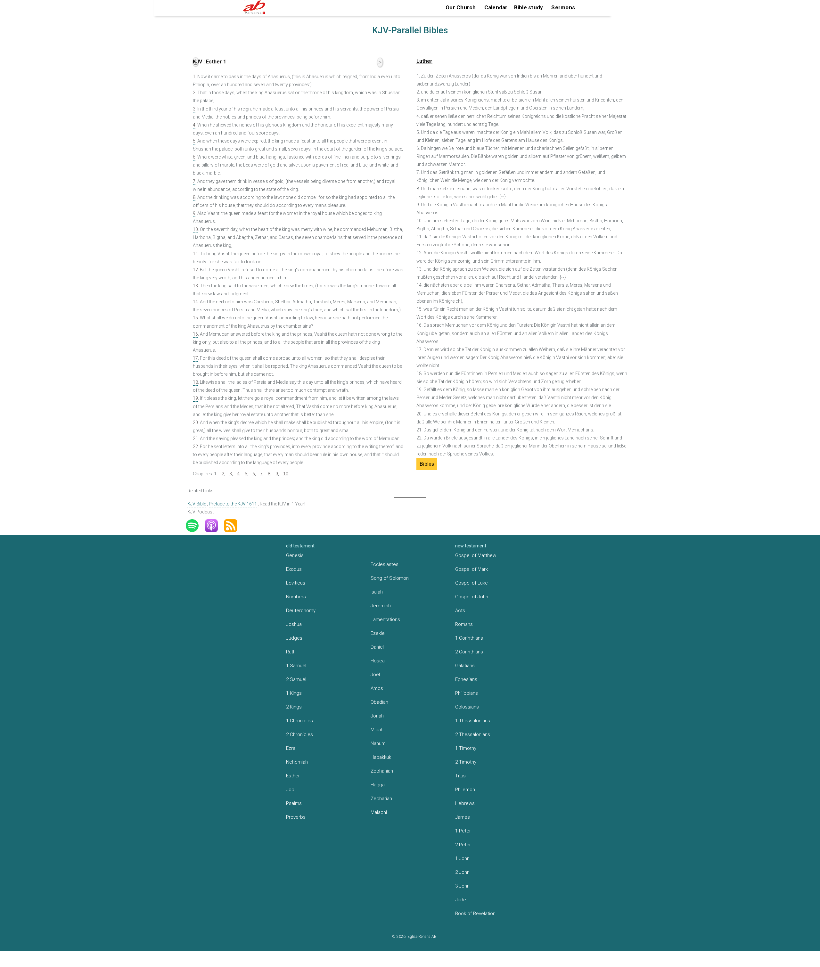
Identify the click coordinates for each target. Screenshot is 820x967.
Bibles (427, 464)
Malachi (379, 812)
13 (195, 285)
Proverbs (296, 817)
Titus (460, 776)
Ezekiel (378, 633)
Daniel (377, 647)
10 (195, 229)
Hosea (378, 661)
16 (195, 334)
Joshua (294, 624)
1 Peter (463, 831)
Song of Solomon (390, 578)
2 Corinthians (469, 652)
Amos (377, 688)
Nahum (378, 743)
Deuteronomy (301, 610)
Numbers (296, 597)
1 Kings (294, 693)
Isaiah (377, 592)
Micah (377, 730)
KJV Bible (196, 503)
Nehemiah (297, 762)
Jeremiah (381, 606)
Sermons (563, 7)
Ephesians (466, 679)
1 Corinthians (469, 638)
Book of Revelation (475, 913)
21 (195, 438)
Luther (424, 61)
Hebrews (465, 803)
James (462, 817)
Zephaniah (382, 771)
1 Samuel (296, 665)
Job (290, 789)
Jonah (377, 716)
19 (195, 398)
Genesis (295, 555)
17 (195, 358)
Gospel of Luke (471, 583)
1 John (462, 858)
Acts (460, 610)
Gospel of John (471, 597)
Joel (375, 674)
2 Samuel (296, 679)
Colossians (467, 707)
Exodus (294, 569)
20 (195, 422)
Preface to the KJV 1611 (233, 503)
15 (195, 317)
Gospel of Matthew (475, 555)
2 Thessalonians (472, 734)
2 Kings (294, 707)
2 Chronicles (299, 734)
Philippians (466, 693)
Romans (464, 624)
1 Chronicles (299, 721)
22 (195, 446)
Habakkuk (381, 757)
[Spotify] (195, 525)
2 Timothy (465, 762)
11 (195, 253)
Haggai (378, 785)
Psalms (294, 803)
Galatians (465, 665)
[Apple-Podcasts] (214, 525)
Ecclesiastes (384, 564)
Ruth (291, 652)
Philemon (465, 789)
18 (195, 382)
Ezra (290, 748)
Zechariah (381, 798)
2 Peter (463, 845)
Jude (460, 900)
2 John (462, 872)
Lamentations (385, 619)
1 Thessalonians (472, 721)
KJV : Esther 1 (209, 62)
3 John (462, 886)
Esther (293, 776)
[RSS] (233, 525)
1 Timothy (465, 748)
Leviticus (295, 583)
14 (195, 301)
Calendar (496, 7)
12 (195, 269)
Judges (294, 638)
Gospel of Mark (471, 569)
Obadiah (379, 702)
